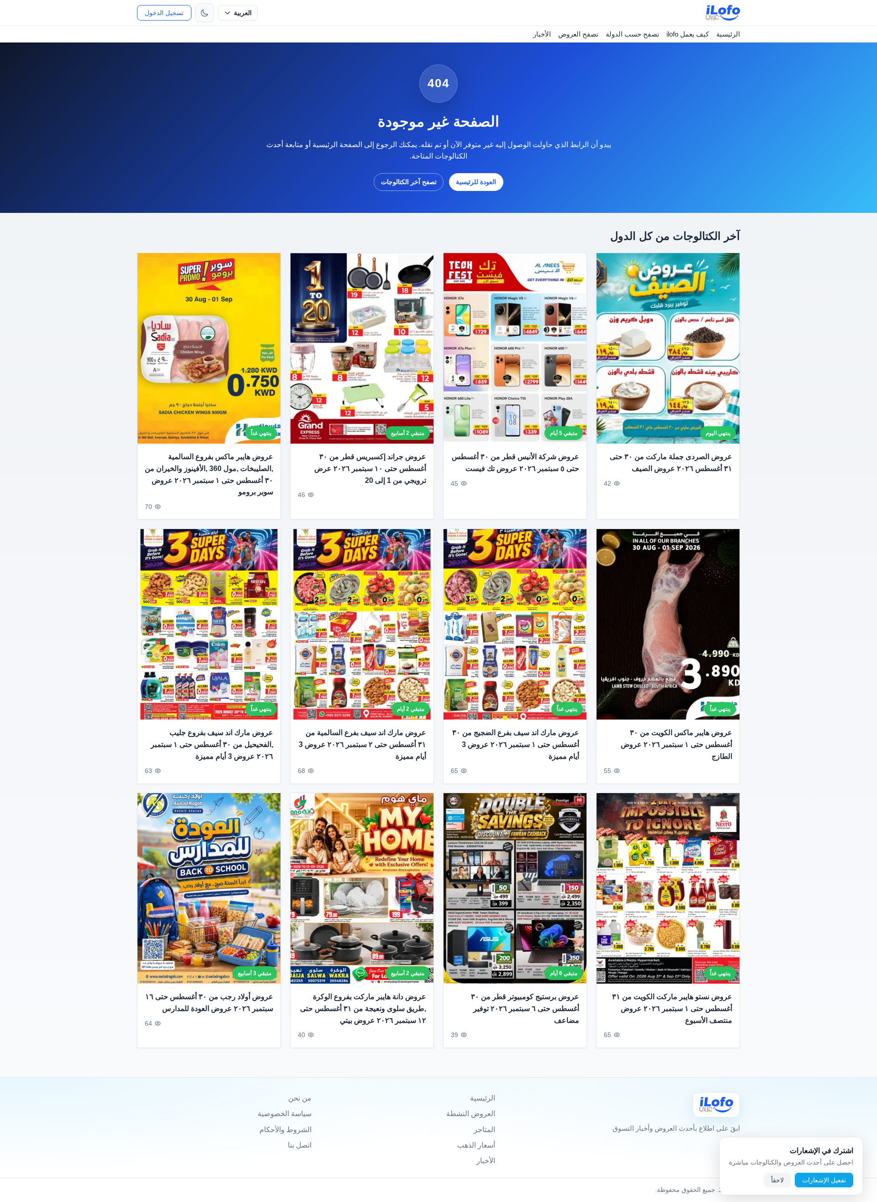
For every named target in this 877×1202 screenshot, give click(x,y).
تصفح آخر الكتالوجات (409, 181)
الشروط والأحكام (285, 1129)
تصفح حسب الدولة (632, 34)
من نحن (300, 1098)
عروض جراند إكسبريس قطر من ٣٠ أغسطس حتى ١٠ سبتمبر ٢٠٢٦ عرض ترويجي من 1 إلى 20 (370, 468)
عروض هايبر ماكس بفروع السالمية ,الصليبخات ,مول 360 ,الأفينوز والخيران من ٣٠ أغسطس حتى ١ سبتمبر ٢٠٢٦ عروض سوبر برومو (209, 474)
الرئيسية (728, 34)
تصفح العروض (578, 34)
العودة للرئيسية (476, 181)
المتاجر (484, 1129)
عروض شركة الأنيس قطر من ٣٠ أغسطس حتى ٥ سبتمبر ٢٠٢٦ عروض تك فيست (515, 462)
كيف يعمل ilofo (687, 34)
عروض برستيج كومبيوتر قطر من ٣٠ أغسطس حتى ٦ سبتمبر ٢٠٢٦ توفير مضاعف (525, 1008)
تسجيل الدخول (164, 12)
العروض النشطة (470, 1113)
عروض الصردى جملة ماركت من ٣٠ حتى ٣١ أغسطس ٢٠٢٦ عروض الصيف (671, 462)
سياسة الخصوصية (285, 1113)
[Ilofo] (716, 1104)
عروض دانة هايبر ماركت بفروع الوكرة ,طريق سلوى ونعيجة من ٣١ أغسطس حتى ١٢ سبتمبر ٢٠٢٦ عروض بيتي (363, 1008)
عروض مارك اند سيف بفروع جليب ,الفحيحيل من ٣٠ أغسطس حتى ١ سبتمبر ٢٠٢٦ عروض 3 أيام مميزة (212, 744)
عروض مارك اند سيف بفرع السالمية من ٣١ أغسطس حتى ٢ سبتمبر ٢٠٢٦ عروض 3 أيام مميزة (362, 744)
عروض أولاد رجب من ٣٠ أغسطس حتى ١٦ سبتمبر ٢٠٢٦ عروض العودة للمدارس (209, 1003)
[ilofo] (723, 13)
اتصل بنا (300, 1145)
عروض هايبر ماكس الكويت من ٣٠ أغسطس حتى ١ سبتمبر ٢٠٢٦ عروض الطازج (676, 744)
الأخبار (542, 34)
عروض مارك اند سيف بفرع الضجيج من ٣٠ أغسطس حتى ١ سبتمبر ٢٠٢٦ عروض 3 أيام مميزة (515, 744)
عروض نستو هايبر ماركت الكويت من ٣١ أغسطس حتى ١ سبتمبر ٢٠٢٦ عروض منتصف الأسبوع (672, 1008)
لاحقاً (777, 1180)
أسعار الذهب (476, 1145)
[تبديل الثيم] (204, 12)
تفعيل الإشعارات (824, 1180)
